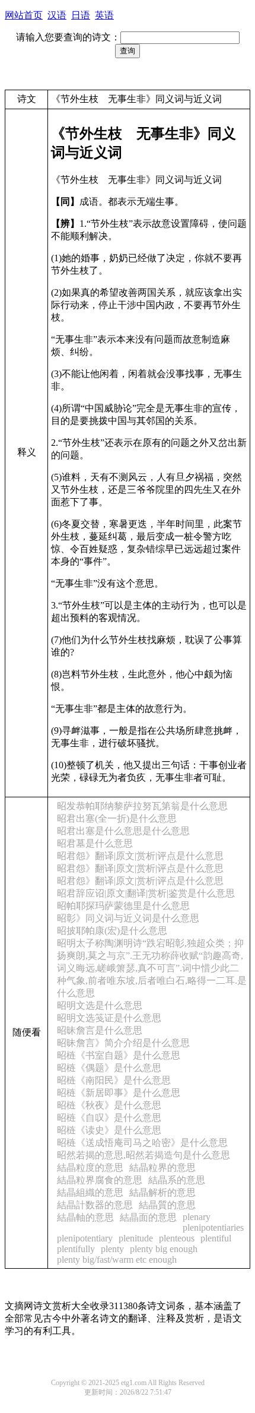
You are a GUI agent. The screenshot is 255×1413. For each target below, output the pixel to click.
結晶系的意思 (176, 1180)
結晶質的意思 (167, 1205)
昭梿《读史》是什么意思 (109, 1130)
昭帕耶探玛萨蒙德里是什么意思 (123, 906)
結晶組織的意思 (90, 1192)
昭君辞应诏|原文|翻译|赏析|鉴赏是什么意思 (146, 893)
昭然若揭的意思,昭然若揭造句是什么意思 (143, 1155)
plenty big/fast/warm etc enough (117, 1259)
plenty (112, 1249)
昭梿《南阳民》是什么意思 (114, 1080)
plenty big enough (163, 1249)
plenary (197, 1217)
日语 (80, 15)
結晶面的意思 (148, 1217)
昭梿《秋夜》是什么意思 (109, 1105)
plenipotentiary (85, 1238)
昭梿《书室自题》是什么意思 (118, 1055)
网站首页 (24, 15)
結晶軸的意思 (85, 1217)
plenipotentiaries (213, 1227)
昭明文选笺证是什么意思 (109, 1018)
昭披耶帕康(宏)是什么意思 (112, 931)
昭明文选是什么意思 (99, 1005)
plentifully (76, 1249)
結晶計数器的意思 (95, 1205)
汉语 (56, 15)
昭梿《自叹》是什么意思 (109, 1118)
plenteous (177, 1238)
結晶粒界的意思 (162, 1167)
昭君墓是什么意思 (95, 843)
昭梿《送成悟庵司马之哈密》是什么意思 (142, 1143)
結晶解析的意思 (162, 1192)
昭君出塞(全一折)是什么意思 (117, 818)
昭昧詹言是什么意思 (99, 1030)
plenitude (136, 1238)
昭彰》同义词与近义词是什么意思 (128, 918)
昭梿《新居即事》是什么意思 (118, 1093)
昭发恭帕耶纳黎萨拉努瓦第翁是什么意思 (142, 806)
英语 (104, 15)
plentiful (215, 1238)
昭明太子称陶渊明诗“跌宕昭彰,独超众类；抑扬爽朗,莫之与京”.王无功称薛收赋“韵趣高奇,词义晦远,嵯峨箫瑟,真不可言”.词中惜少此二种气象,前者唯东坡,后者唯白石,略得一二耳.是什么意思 (152, 968)
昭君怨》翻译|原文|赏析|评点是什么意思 (140, 856)
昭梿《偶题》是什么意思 (109, 1068)
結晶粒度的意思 (90, 1167)
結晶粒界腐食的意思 (99, 1180)
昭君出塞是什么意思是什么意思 (123, 831)
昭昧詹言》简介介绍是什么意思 (123, 1043)
